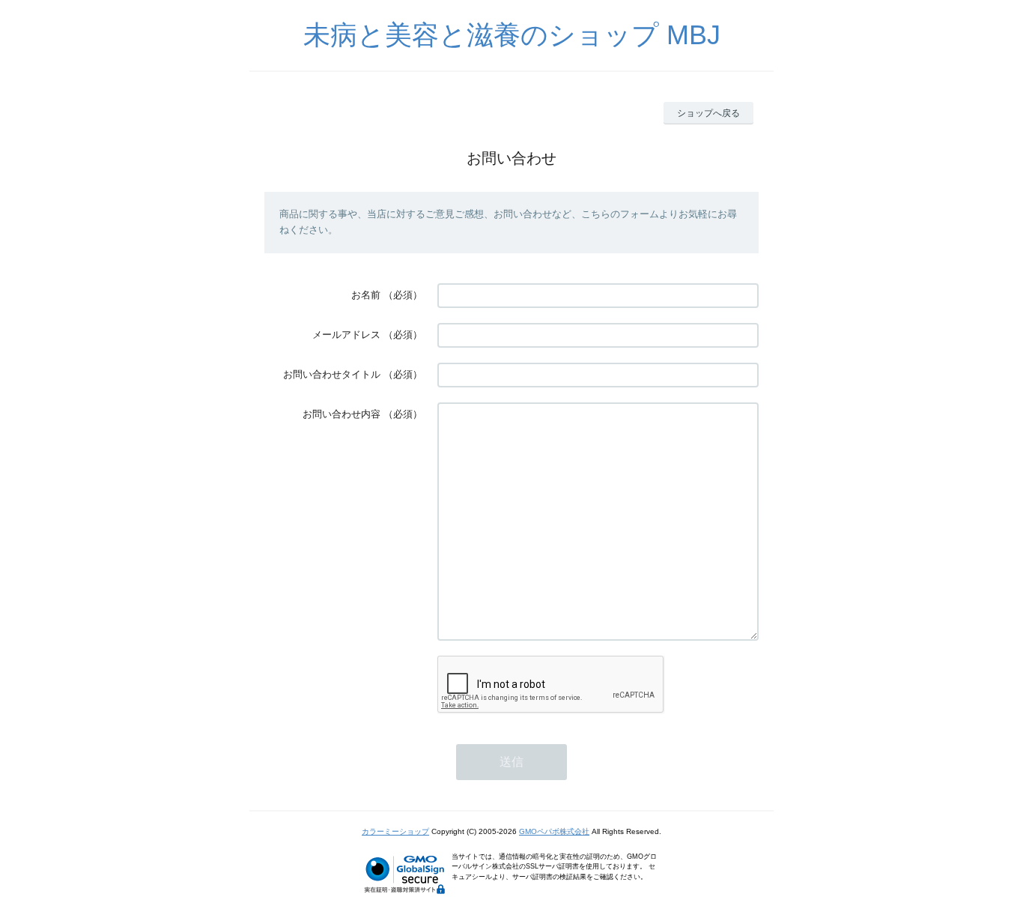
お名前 (365, 294)
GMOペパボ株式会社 (554, 831)
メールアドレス (346, 334)
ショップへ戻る (708, 113)
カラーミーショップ (395, 831)
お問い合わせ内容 (341, 414)
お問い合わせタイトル (331, 374)
